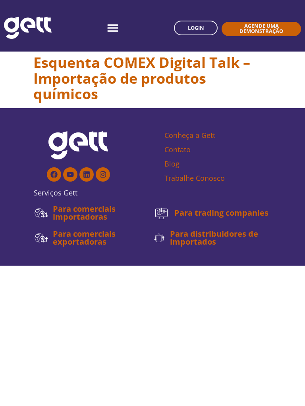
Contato (177, 149)
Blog (172, 164)
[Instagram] (103, 174)
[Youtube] (70, 174)
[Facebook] (54, 174)
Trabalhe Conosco (194, 178)
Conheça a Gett (189, 135)
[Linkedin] (86, 174)
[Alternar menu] (113, 28)
